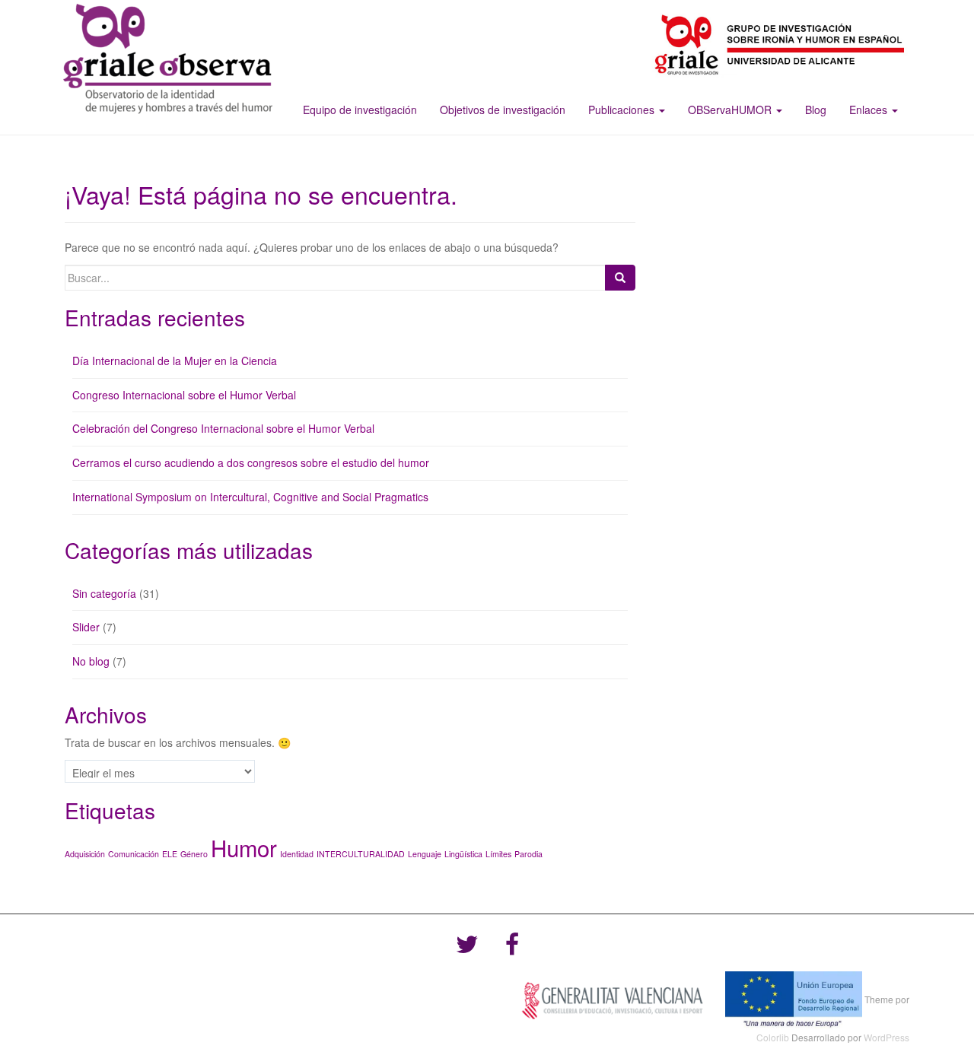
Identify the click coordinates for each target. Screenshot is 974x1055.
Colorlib (772, 1037)
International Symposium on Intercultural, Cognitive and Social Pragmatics (250, 496)
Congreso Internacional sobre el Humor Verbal (184, 394)
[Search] (620, 278)
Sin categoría (104, 593)
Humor (244, 847)
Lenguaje (424, 854)
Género (194, 854)
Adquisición (85, 854)
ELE (169, 854)
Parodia (528, 854)
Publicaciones (622, 109)
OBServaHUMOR (731, 109)
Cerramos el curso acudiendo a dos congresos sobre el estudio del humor (250, 462)
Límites (498, 854)
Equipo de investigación (360, 109)
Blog (815, 109)
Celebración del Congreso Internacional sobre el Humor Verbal (223, 428)
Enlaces (869, 109)
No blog (91, 661)
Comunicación (133, 854)
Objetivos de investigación (502, 109)
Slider (86, 626)
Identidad (297, 854)
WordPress (886, 1037)
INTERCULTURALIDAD (361, 854)
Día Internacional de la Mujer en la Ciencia (174, 360)
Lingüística (463, 854)
